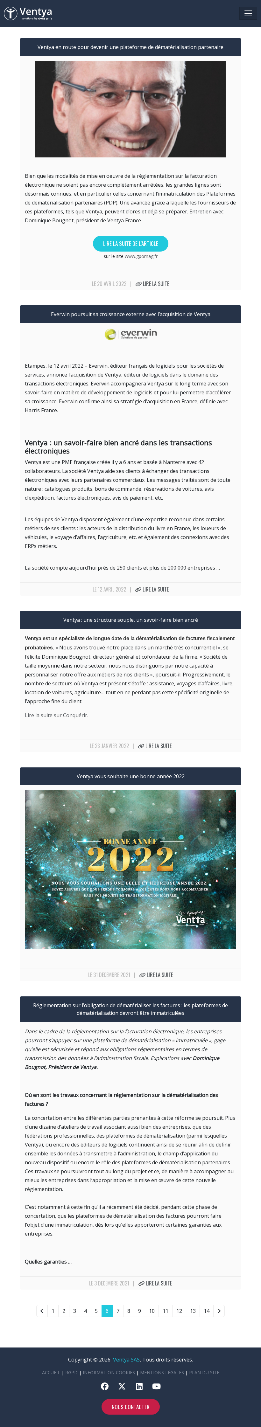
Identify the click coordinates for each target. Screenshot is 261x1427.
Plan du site (204, 1372)
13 (193, 1310)
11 (165, 1310)
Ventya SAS (126, 1359)
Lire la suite (155, 283)
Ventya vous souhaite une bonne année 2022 (131, 776)
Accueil (51, 1372)
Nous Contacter (131, 1407)
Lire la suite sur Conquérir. (56, 715)
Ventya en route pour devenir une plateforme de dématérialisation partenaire (130, 47)
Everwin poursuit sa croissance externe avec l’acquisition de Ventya (130, 314)
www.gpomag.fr (141, 256)
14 (206, 1310)
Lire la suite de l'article (130, 243)
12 (179, 1310)
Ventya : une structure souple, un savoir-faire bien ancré (130, 619)
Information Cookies (109, 1372)
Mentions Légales (162, 1372)
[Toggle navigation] (248, 13)
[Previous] (42, 1311)
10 (152, 1310)
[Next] (219, 1311)
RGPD (71, 1372)
